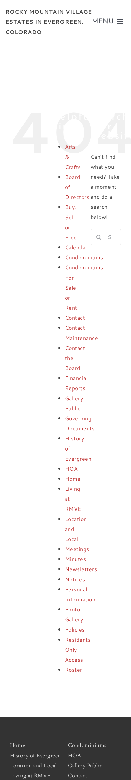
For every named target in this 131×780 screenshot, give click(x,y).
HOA (71, 468)
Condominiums (84, 257)
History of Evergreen (35, 755)
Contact (75, 317)
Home (73, 478)
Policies (75, 629)
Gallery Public (85, 765)
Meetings (77, 549)
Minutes (75, 559)
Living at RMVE (30, 775)
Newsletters (81, 569)
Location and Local (33, 765)
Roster (73, 669)
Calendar (76, 247)
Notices (75, 579)
